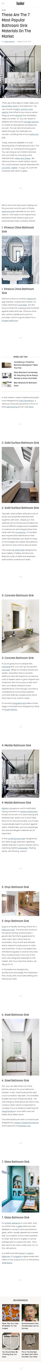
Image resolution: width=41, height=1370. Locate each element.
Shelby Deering (9, 41)
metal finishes (8, 1111)
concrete (6, 168)
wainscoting (11, 407)
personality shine (9, 106)
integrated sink (19, 703)
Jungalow (17, 1257)
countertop (20, 532)
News (4, 10)
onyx (23, 168)
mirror (31, 407)
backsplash (22, 848)
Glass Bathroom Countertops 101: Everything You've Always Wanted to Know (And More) (26, 375)
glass (20, 1226)
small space (7, 1263)
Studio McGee (10, 710)
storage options (31, 122)
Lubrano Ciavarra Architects (26, 1123)
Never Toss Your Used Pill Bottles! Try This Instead (10, 1326)
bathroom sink (8, 212)
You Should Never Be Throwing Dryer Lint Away (10, 1354)
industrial (6, 667)
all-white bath (18, 550)
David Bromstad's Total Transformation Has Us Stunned (30, 1326)
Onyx (4, 927)
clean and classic (23, 158)
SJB (14, 842)
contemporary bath (16, 839)
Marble (5, 808)
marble (14, 168)
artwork (18, 116)
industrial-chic (24, 1126)
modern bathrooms (29, 812)
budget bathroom (10, 321)
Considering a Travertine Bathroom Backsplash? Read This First (26, 365)
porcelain (23, 305)
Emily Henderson (26, 401)
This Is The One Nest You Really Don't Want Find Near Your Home (30, 1354)
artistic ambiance (13, 1223)
